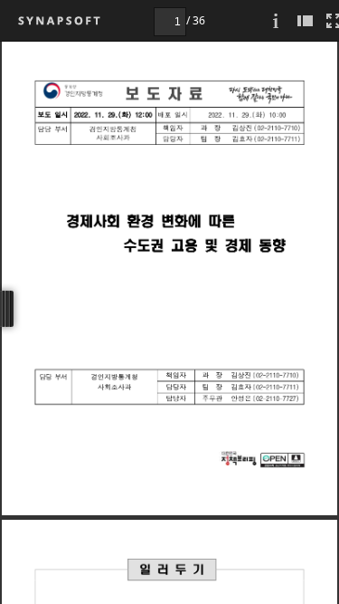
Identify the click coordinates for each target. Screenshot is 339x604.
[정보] (275, 20)
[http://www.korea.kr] (239, 458)
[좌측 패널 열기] (304, 20)
